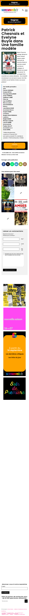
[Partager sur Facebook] (4, 164)
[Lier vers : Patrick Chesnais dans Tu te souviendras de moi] (7, 193)
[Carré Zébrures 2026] (14, 306)
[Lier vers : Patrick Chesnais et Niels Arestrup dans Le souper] (7, 218)
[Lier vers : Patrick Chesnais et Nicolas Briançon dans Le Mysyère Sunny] (7, 205)
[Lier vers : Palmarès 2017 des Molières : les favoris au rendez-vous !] (20, 218)
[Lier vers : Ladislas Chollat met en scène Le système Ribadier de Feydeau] (20, 180)
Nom (22, 238)
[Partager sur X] (8, 164)
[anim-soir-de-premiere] (14, 399)
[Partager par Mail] (21, 164)
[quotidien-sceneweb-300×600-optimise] (14, 375)
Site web (22, 249)
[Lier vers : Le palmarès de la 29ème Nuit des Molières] (20, 193)
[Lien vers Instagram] (25, 164)
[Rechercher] (22, 10)
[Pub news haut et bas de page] (14, 24)
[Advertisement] (14, 415)
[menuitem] (22, 10)
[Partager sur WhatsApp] (12, 164)
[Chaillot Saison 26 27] (14, 329)
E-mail (22, 244)
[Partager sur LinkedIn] (16, 164)
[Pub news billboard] (14, 6)
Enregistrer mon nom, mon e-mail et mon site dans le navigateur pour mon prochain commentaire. (14, 255)
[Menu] (25, 10)
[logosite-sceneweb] (11, 10)
